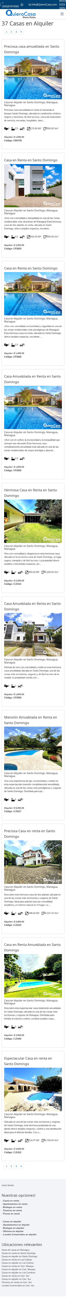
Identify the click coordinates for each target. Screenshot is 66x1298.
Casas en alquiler (12, 1221)
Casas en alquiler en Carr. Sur (16, 1279)
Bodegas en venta (12, 1207)
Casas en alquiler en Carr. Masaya (18, 1269)
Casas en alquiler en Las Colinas (18, 1263)
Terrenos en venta (12, 1210)
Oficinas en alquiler (13, 1231)
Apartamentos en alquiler (16, 1224)
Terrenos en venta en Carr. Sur (17, 1282)
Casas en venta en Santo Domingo (19, 1253)
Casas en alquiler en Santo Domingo (19, 1256)
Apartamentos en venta (15, 1204)
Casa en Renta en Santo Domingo (30, 160)
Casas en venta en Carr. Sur (15, 1276)
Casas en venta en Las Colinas (17, 1259)
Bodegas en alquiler (13, 1228)
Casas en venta (11, 1200)
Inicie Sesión (8, 1185)
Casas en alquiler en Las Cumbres (18, 1272)
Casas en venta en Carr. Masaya (18, 1266)
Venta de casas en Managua (15, 1250)
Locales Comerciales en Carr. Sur (18, 1285)
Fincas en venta (11, 1213)
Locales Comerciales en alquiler (20, 1234)
